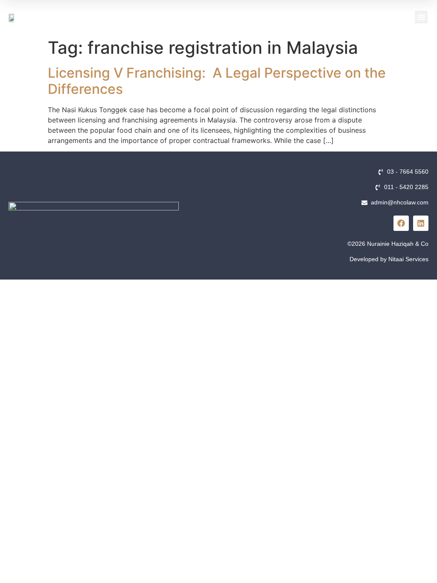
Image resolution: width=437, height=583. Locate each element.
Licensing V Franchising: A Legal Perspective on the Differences (217, 80)
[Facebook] (401, 223)
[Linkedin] (420, 223)
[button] (421, 17)
